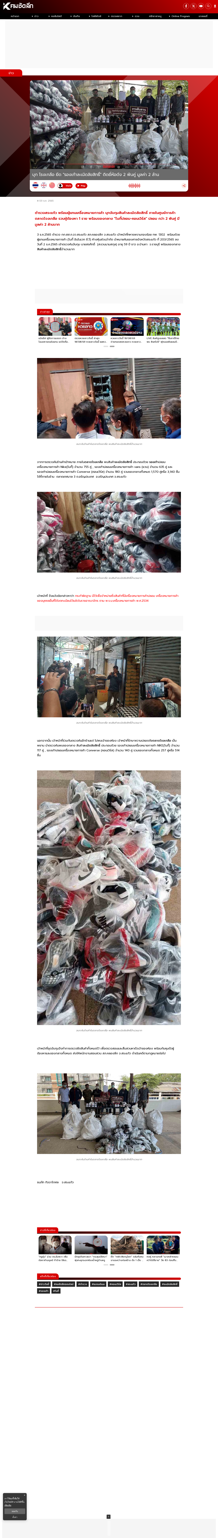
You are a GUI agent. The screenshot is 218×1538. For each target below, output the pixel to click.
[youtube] (201, 6)
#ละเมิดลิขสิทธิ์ (170, 1284)
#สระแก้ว (131, 1284)
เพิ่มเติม (7, 1505)
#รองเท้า (43, 1291)
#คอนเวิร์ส (115, 1284)
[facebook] (186, 6)
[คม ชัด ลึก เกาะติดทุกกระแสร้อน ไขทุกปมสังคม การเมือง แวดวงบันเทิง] (109, 6)
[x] (193, 6)
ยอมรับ (15, 1511)
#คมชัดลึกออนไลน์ (63, 1284)
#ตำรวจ (82, 1284)
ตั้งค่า (14, 1517)
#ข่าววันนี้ (44, 1284)
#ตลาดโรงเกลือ (148, 1284)
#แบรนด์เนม (98, 1284)
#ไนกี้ (56, 1291)
